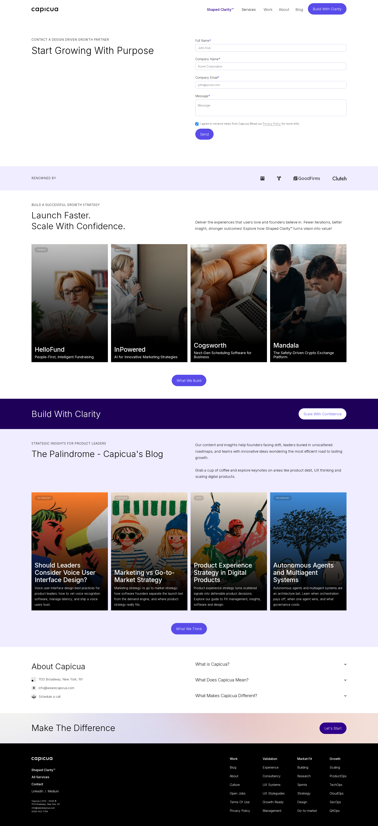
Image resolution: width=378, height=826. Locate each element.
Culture (235, 785)
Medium (53, 791)
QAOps (335, 811)
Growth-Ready (273, 802)
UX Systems (272, 785)
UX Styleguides (274, 793)
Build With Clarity (327, 9)
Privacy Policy (272, 123)
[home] (45, 9)
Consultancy (272, 776)
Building (302, 767)
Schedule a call (49, 697)
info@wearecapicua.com (56, 688)
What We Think (189, 629)
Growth (335, 759)
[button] (248, 9)
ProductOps (338, 776)
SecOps (335, 802)
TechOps (336, 785)
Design (302, 802)
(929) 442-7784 (40, 811)
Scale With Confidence (322, 414)
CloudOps (337, 793)
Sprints (302, 785)
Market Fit (304, 759)
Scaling (335, 767)
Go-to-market (307, 811)
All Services (40, 777)
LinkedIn (37, 791)
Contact (37, 784)
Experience (271, 767)
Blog (299, 9)
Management (272, 811)
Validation (270, 759)
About (284, 9)
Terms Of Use (240, 802)
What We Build (189, 380)
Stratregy (303, 793)
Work (268, 9)
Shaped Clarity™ (220, 9)
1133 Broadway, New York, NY (61, 679)
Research (304, 776)
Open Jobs (238, 793)
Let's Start (333, 728)
